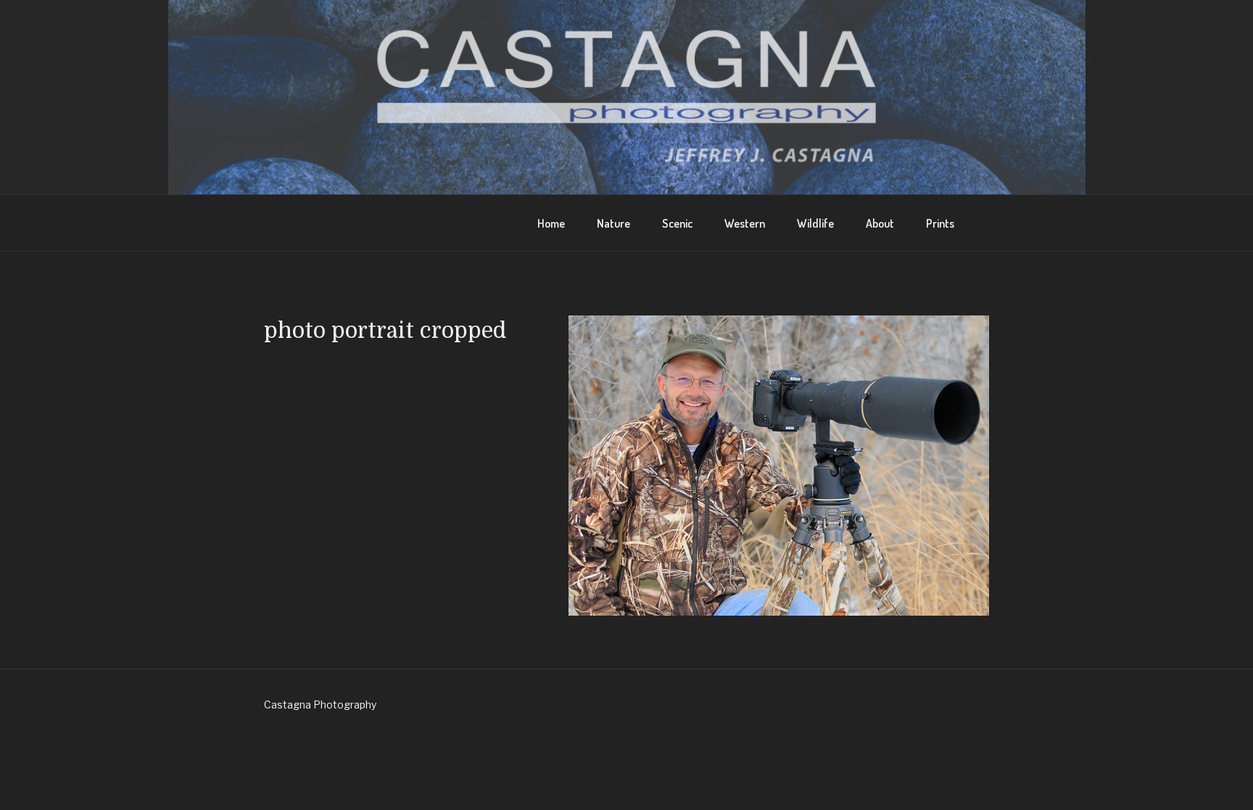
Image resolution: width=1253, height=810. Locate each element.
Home (551, 223)
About (880, 223)
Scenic (677, 223)
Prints (940, 223)
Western (744, 223)
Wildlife (815, 223)
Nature (613, 223)
